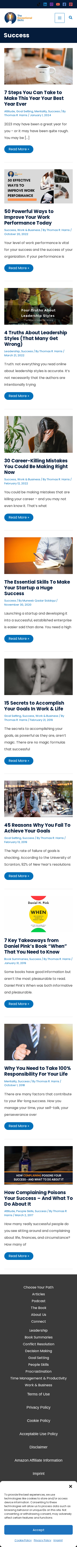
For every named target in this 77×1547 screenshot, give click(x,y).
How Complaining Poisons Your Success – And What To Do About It (38, 1198)
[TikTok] (39, 4)
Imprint (58, 1540)
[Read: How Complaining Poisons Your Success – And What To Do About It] (38, 1165)
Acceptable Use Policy (38, 1434)
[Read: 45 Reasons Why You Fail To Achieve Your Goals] (38, 798)
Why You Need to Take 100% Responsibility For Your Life (37, 1071)
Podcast (39, 1301)
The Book (38, 1307)
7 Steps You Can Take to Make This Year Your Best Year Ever (34, 98)
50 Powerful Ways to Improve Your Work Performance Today (28, 217)
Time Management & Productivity (38, 1378)
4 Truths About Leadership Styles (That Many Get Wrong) (35, 338)
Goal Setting (24, 111)
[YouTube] (58, 4)
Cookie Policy (23, 1540)
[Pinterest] (71, 4)
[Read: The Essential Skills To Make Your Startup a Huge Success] (38, 555)
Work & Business (28, 230)
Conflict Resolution (38, 1344)
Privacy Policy (42, 1540)
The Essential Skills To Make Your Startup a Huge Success (37, 588)
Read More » (18, 148)
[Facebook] (64, 4)
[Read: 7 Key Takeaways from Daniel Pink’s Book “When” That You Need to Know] (38, 914)
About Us (38, 1314)
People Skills (25, 1211)
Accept (38, 1530)
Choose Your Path (38, 1287)
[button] (70, 1486)
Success (54, 111)
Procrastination (38, 1371)
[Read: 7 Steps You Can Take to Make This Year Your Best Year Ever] (38, 66)
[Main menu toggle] (60, 18)
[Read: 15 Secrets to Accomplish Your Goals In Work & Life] (38, 676)
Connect (38, 1321)
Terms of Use (38, 1394)
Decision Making (38, 1350)
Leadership (12, 351)
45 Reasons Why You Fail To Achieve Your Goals (37, 828)
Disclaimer (38, 1447)
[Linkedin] (45, 4)
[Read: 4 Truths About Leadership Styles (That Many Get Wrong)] (38, 306)
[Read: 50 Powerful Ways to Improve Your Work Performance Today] (38, 186)
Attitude (9, 111)
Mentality (40, 111)
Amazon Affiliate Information (38, 1460)
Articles (38, 1294)
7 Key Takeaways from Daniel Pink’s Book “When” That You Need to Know (35, 946)
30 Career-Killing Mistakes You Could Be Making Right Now (36, 466)
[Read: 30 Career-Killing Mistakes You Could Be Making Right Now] (38, 434)
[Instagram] (51, 4)
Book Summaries (16, 959)
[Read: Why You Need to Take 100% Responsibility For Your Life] (38, 1041)
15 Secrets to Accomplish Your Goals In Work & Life (34, 706)
